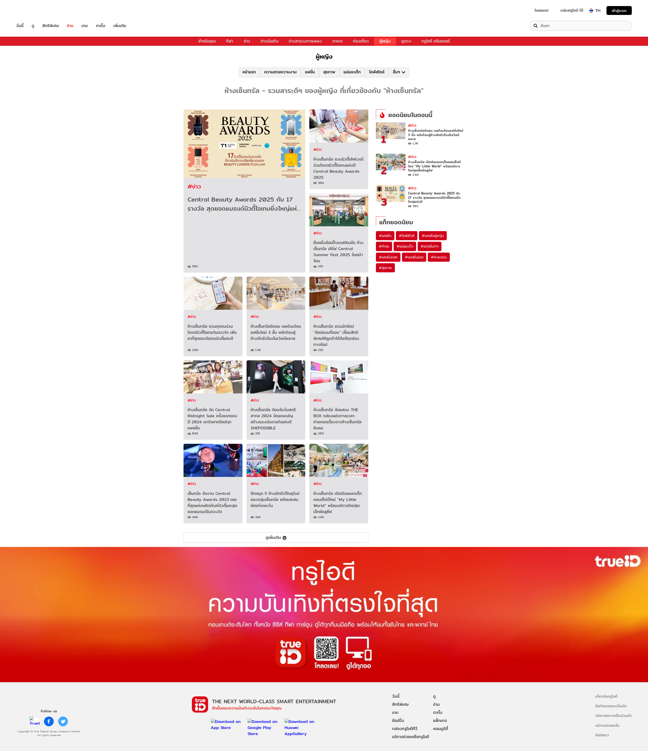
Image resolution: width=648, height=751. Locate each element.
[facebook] (49, 721)
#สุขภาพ (385, 268)
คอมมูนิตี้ (440, 728)
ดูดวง (406, 41)
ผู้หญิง (385, 41)
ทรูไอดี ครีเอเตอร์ (435, 41)
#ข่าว (194, 186)
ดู (33, 26)
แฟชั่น (310, 72)
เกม (85, 26)
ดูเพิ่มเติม (273, 537)
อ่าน (70, 26)
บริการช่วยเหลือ (607, 725)
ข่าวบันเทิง (269, 41)
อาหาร (337, 41)
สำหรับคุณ (207, 41)
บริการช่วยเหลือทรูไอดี (410, 737)
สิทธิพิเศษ (50, 26)
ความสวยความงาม (280, 72)
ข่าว (247, 41)
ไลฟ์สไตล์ (376, 72)
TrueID (31, 10)
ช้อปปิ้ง (398, 720)
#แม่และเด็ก (405, 246)
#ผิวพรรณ (439, 257)
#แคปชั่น (385, 235)
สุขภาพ (329, 72)
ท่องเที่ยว (361, 41)
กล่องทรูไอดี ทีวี (571, 10)
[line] (35, 721)
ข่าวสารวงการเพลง (305, 41)
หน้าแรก (249, 72)
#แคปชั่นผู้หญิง (433, 235)
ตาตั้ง (100, 26)
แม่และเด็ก (352, 72)
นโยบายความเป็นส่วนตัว (613, 715)
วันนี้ (20, 26)
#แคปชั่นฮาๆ (429, 246)
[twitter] (63, 721)
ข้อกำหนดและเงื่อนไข (610, 706)
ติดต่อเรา (602, 735)
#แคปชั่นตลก (388, 257)
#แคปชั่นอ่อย (414, 257)
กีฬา (229, 41)
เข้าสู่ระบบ (619, 10)
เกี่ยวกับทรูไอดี (606, 696)
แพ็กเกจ (440, 720)
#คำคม (384, 246)
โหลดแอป (542, 10)
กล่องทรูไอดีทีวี (404, 728)
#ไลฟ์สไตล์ (406, 235)
